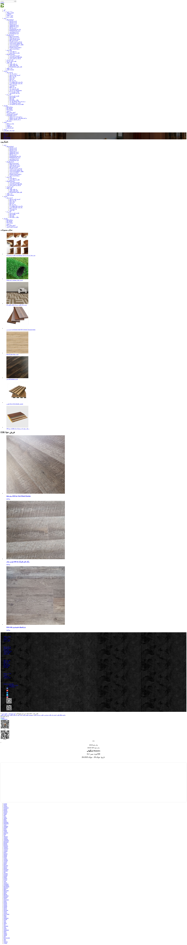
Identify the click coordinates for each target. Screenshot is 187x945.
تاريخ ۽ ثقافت (9, 15)
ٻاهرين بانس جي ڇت (11, 61)
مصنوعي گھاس (10, 69)
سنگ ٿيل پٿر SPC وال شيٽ (15, 83)
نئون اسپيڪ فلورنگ (14, 33)
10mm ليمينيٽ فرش (14, 37)
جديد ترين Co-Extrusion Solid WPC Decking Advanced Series (20, 329)
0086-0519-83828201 (9, 684)
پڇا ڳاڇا (8, 499)
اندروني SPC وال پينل (14, 93)
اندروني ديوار (9, 72)
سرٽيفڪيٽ (9, 126)
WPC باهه (11, 98)
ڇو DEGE (8, 14)
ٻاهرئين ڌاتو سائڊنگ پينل (15, 102)
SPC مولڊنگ (9, 108)
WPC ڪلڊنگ (12, 97)
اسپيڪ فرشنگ (10, 19)
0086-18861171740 (13, 685)
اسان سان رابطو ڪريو (9, 130)
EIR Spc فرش (12, 28)
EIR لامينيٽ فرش (13, 40)
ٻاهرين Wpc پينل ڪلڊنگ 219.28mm (14, 404)
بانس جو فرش (9, 59)
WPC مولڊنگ (9, 109)
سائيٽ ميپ (4, 713)
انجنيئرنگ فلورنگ (10, 54)
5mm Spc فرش (13, 22)
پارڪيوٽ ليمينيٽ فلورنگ (15, 47)
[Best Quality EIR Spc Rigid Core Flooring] (35, 558)
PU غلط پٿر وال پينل (14, 91)
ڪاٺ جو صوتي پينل (14, 89)
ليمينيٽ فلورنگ (10, 34)
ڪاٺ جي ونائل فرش (14, 53)
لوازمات (5, 105)
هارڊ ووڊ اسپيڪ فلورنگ (15, 29)
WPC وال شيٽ (13, 84)
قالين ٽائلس (9, 62)
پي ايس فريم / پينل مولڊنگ (15, 116)
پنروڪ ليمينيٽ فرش (14, 48)
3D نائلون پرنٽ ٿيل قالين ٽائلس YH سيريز (16, 305)
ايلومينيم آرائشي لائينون (12, 114)
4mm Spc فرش (13, 21)
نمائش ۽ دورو (9, 16)
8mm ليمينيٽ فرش (14, 36)
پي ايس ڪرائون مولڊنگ (15, 119)
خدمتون (8, 125)
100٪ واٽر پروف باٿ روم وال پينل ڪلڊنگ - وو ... (17, 428)
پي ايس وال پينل (13, 73)
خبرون (5, 129)
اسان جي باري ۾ (8, 11)
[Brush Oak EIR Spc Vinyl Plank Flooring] (35, 493)
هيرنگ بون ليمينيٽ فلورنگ (15, 41)
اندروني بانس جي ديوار (14, 75)
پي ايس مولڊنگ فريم (11, 115)
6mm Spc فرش (13, 23)
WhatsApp (4, 719)
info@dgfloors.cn (11, 686)
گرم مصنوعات (11, 713)
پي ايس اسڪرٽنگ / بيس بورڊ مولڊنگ (18, 118)
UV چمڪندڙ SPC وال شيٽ (16, 82)
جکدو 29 (3, 717)
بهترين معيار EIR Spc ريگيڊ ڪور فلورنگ (18, 561)
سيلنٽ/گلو (8, 120)
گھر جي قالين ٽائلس (14, 715)
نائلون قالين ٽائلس (13, 65)
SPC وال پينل (12, 80)
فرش (5, 18)
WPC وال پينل (12, 76)
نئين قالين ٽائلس (13, 64)
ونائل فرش (9, 50)
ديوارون (5, 71)
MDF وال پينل (12, 87)
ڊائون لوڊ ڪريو (10, 127)
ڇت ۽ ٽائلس (9, 68)
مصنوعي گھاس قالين (27, 715)
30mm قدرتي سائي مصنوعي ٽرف (14, 280)
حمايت (5, 122)
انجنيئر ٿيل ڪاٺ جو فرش (50, 715)
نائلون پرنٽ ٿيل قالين (38, 715)
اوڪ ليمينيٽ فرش (13, 46)
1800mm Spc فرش (13, 26)
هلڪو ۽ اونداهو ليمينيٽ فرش (16, 44)
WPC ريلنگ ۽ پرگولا (14, 100)
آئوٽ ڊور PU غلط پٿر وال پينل (16, 104)
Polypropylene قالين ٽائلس (15, 66)
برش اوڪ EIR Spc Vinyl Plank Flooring (18, 496)
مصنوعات (6, 134)
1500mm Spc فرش (13, 25)
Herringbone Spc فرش (14, 30)
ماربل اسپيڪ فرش (14, 32)
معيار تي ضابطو (10, 123)
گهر (4, 10)
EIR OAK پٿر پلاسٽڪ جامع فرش (16, 627)
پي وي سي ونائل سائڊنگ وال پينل (17, 101)
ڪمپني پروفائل (10, 12)
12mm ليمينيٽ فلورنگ (14, 39)
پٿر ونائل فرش (12, 51)
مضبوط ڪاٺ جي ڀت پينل (15, 90)
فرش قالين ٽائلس (5, 715)
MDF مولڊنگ (9, 107)
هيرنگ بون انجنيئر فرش (15, 58)
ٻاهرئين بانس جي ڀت (14, 96)
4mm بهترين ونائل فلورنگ (12, 354)
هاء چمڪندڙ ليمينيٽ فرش (15, 43)
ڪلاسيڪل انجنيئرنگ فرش (15, 57)
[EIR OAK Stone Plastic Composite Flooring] (35, 624)
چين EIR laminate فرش (12, 379)
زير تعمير (8, 111)
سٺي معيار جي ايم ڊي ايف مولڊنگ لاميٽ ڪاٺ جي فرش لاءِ (20, 255)
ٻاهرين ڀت (8, 94)
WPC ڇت (11, 79)
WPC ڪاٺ (12, 77)
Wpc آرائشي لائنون (10, 112)
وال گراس (11, 86)
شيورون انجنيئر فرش (14, 55)
